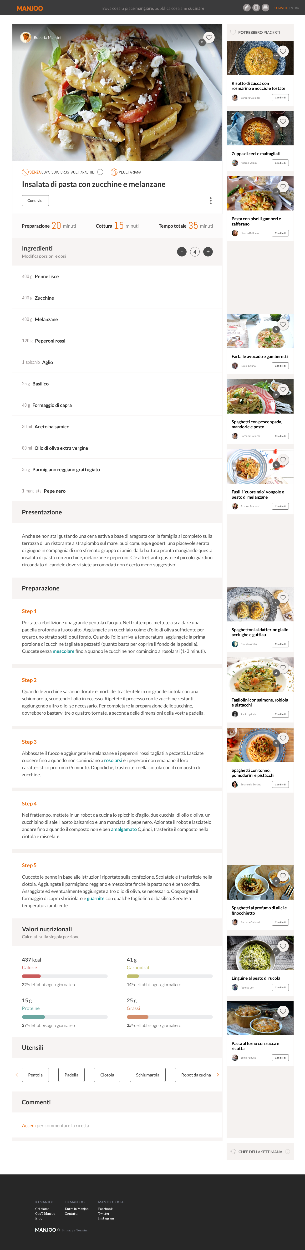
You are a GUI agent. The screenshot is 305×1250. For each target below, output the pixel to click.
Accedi (29, 1125)
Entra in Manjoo (77, 1208)
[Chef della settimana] (287, 1151)
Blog (38, 1218)
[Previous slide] (17, 1074)
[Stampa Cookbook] (265, 7)
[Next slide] (218, 1074)
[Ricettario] (256, 7)
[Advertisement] (260, 279)
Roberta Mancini (47, 37)
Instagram (106, 1218)
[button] (100, 171)
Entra (294, 8)
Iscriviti (280, 8)
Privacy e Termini (74, 1230)
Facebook (105, 1208)
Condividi (35, 200)
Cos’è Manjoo (45, 1213)
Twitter (103, 1213)
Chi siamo (42, 1208)
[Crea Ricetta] (247, 7)
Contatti (71, 1213)
